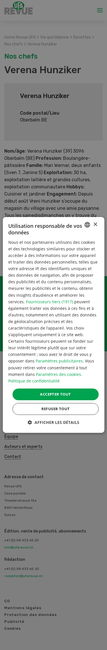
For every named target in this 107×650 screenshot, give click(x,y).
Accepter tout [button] (55, 394)
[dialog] (53, 325)
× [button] (95, 224)
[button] (53, 422)
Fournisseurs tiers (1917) (49, 301)
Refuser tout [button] (55, 409)
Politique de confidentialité (34, 381)
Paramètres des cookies (58, 374)
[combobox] (87, 225)
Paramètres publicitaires (59, 361)
